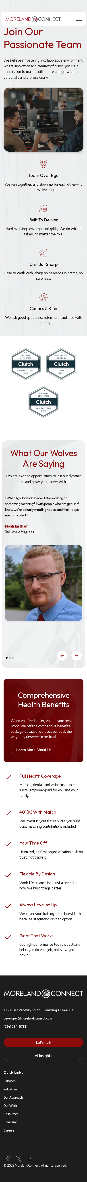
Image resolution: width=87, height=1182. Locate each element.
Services (10, 1081)
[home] (33, 19)
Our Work (10, 1106)
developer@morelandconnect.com (28, 1018)
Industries (11, 1089)
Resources (11, 1114)
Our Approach (13, 1097)
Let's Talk (43, 1042)
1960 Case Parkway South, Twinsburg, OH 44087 (38, 1010)
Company (10, 1122)
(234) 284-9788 (15, 1026)
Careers (9, 1130)
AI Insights (43, 1056)
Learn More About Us (34, 750)
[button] (78, 19)
